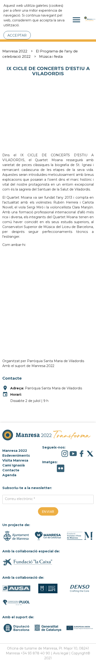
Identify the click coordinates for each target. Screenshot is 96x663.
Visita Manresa (15, 460)
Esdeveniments (16, 455)
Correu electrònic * (20, 499)
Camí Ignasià (13, 465)
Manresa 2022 (14, 51)
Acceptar (17, 35)
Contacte (10, 470)
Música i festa (51, 56)
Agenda (9, 475)
